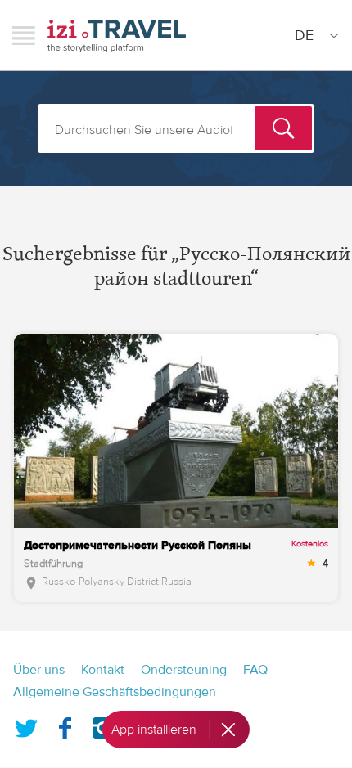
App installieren (153, 729)
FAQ (255, 670)
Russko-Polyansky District (100, 581)
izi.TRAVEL (116, 35)
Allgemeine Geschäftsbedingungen (114, 692)
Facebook (65, 724)
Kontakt (102, 670)
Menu (23, 35)
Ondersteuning (184, 670)
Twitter (26, 724)
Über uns (39, 670)
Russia (176, 581)
